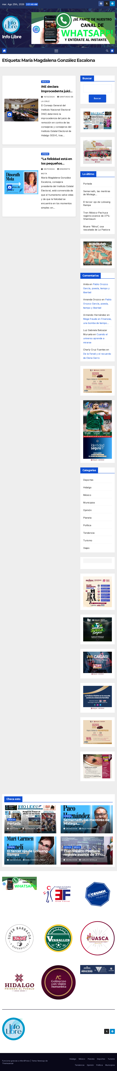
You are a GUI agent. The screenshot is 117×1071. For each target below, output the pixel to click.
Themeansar (8, 1063)
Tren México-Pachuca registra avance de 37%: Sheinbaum (96, 215)
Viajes (86, 548)
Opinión (45, 154)
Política (87, 525)
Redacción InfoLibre (35, 829)
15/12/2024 (49, 97)
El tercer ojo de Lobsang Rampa (27, 853)
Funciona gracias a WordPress (16, 1061)
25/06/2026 (72, 860)
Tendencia (89, 532)
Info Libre (11, 36)
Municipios (89, 502)
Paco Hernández (90, 829)
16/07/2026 (15, 829)
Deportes (88, 479)
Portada (87, 183)
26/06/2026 (72, 829)
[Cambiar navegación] (56, 51)
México (87, 495)
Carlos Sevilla (89, 860)
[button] (107, 50)
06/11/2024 (49, 169)
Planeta (87, 517)
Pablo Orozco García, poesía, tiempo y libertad (96, 288)
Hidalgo (45, 82)
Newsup (41, 1061)
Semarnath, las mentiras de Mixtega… (86, 821)
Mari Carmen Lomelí (35, 860)
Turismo (87, 540)
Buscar (87, 78)
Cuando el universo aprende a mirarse (95, 338)
